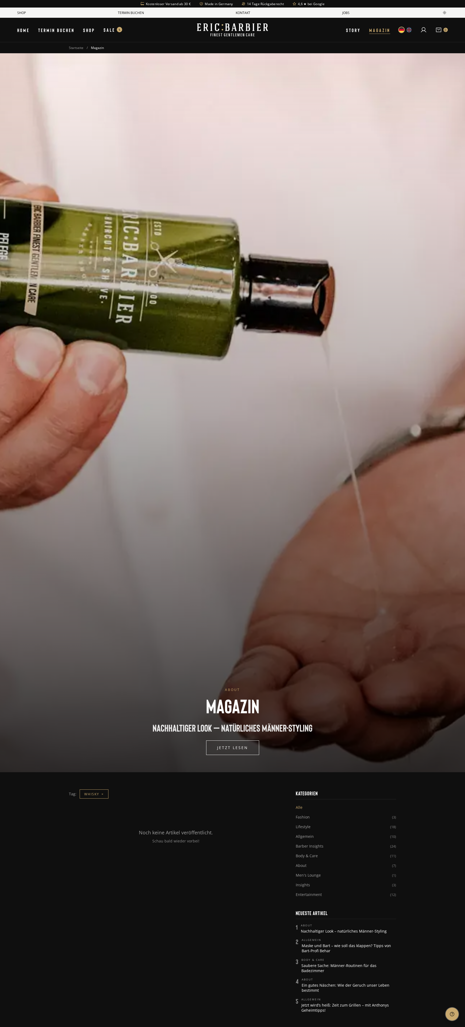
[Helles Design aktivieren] (444, 12)
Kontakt (243, 12)
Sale (112, 30)
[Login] (423, 30)
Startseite (76, 47)
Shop (21, 12)
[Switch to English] (409, 30)
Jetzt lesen (232, 747)
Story (353, 30)
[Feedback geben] (452, 1014)
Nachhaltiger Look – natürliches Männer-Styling (344, 931)
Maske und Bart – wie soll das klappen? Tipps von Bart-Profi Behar (346, 948)
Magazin (379, 30)
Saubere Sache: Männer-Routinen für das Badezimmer (338, 968)
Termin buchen (131, 12)
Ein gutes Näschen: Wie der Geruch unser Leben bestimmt (345, 988)
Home (23, 30)
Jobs (346, 12)
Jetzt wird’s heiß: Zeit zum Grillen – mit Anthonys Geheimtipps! (345, 1008)
